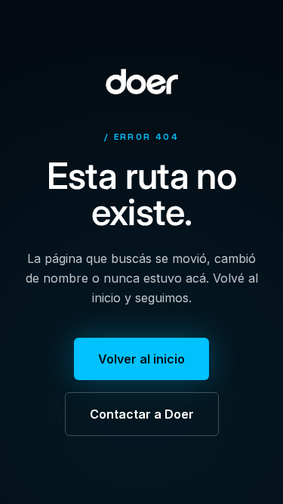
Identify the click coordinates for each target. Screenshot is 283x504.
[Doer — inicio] (142, 81)
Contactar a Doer (142, 414)
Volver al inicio (141, 358)
